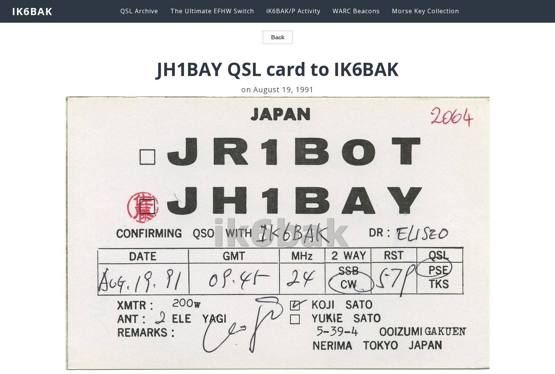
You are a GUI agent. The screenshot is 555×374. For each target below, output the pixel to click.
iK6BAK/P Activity (293, 11)
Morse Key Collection (425, 11)
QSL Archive (139, 11)
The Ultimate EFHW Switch (212, 11)
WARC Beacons (356, 11)
